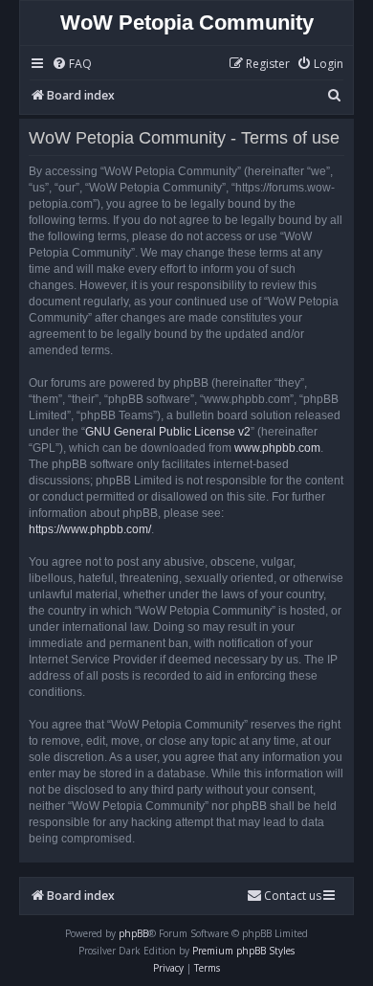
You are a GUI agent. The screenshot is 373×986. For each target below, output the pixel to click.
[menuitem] (72, 65)
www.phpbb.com (277, 448)
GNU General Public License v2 (168, 431)
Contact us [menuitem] (292, 895)
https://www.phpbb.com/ (90, 529)
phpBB (133, 933)
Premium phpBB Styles (243, 950)
